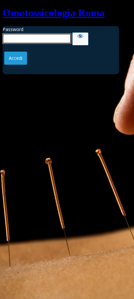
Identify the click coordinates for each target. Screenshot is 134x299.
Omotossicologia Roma (54, 13)
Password (13, 29)
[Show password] (80, 38)
